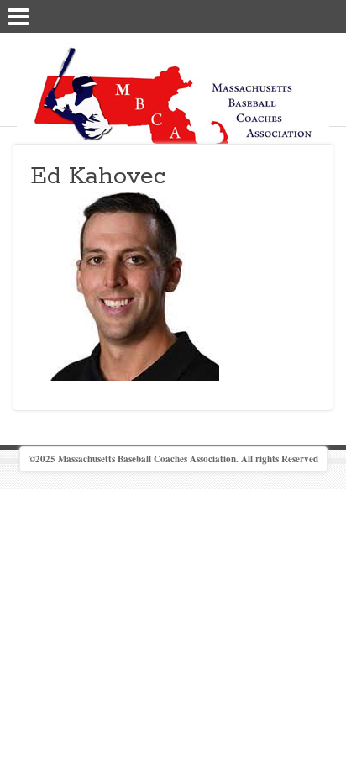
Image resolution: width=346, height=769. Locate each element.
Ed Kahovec (97, 176)
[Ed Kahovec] (124, 284)
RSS (327, 15)
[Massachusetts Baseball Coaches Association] (173, 107)
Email (305, 15)
